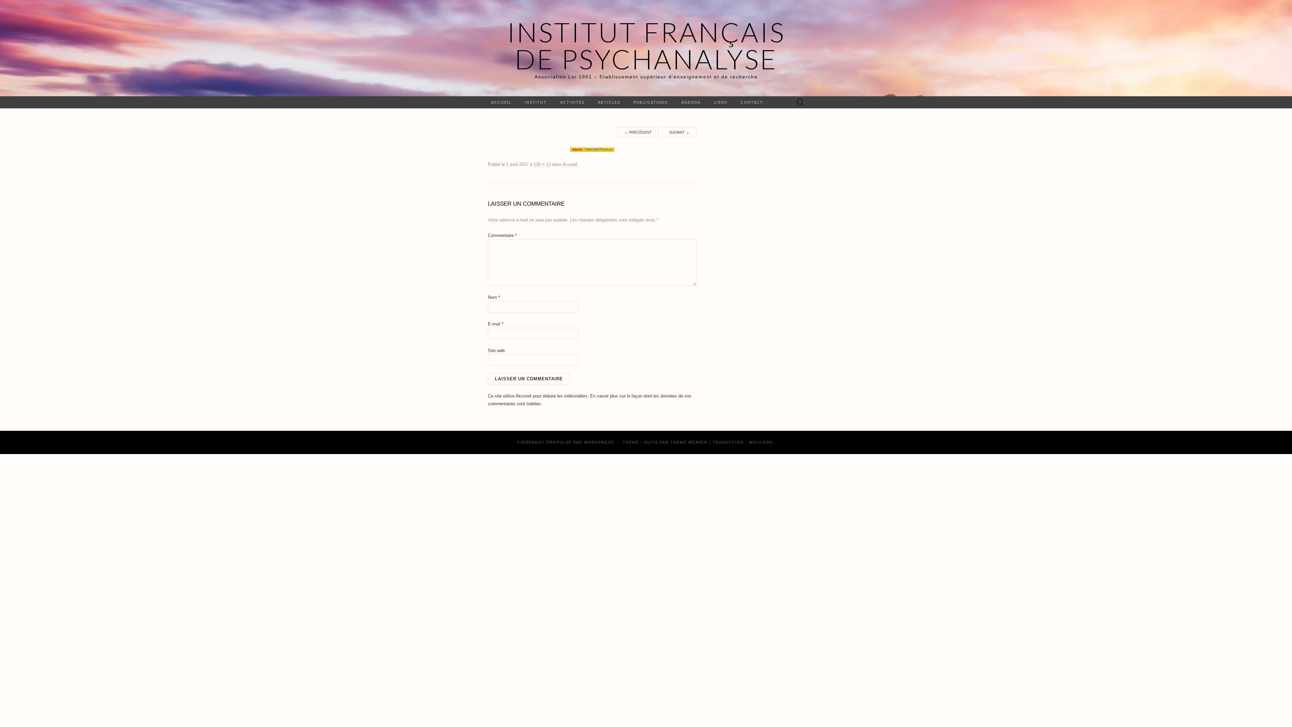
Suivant (679, 132)
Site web (496, 350)
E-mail (495, 323)
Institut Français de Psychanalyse (646, 45)
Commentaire (502, 235)
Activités (572, 102)
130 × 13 (542, 164)
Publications (651, 102)
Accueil (501, 102)
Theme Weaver (689, 442)
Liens (720, 102)
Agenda (691, 102)
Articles (609, 102)
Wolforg (761, 442)
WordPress (599, 442)
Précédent (638, 132)
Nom (494, 297)
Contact (752, 102)
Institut (536, 102)
